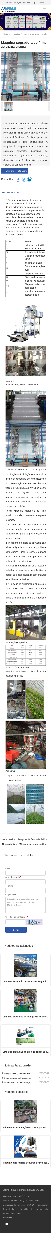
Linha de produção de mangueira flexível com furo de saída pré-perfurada (26, 1016)
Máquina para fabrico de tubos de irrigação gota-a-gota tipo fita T (26, 1163)
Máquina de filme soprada (35, 34)
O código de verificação (15, 917)
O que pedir (10, 894)
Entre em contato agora (15, 171)
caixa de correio (12, 877)
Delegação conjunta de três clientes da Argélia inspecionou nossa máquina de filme (18, 1073)
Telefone (9, 886)
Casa (5, 34)
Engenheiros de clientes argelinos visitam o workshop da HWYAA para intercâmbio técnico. (18, 1082)
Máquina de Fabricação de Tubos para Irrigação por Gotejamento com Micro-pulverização (26, 1127)
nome (7, 868)
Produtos (16, 34)
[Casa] (15, 9)
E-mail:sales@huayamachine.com (17, 3)
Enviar (16, 930)
